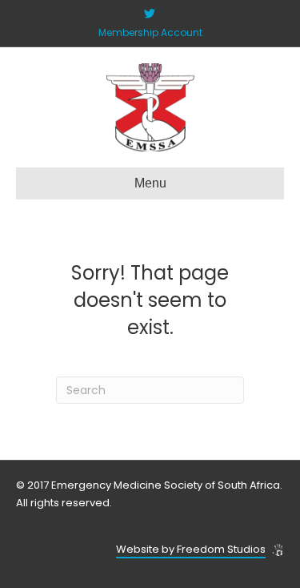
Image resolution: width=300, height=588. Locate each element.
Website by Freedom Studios (191, 549)
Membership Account (150, 32)
